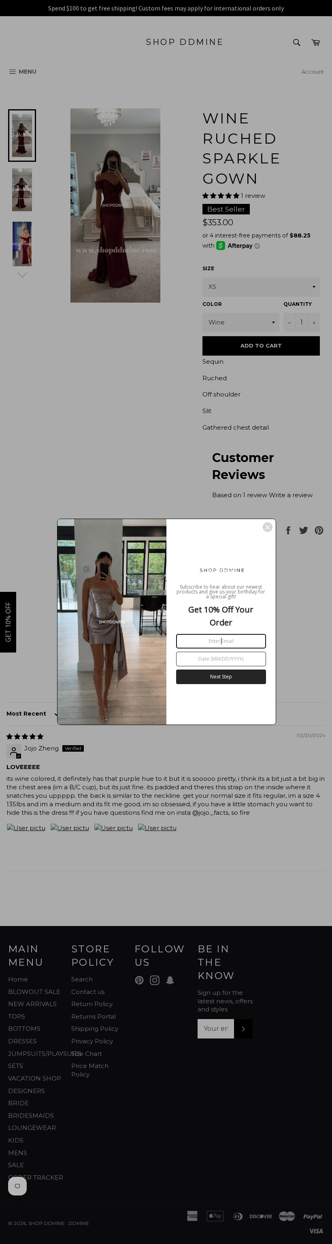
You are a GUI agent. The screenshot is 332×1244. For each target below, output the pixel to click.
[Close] (267, 527)
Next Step (221, 676)
